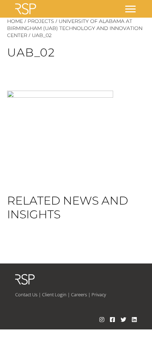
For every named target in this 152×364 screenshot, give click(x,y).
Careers (79, 294)
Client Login (54, 294)
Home (15, 21)
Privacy (99, 294)
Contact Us (26, 294)
